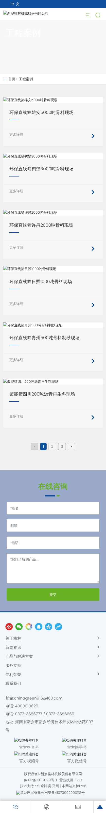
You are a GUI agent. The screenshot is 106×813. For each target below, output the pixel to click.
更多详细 (16, 134)
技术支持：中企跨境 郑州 (39, 785)
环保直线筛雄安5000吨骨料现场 (41, 112)
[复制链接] (58, 626)
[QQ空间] (48, 626)
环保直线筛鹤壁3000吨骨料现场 (41, 169)
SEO (79, 780)
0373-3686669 (60, 714)
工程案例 (23, 33)
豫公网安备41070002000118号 (61, 792)
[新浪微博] (9, 626)
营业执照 (66, 780)
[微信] (19, 626)
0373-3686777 (28, 714)
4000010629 (26, 706)
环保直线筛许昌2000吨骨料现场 (41, 225)
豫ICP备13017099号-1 (40, 780)
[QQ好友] (38, 626)
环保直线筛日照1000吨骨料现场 (40, 281)
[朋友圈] (29, 626)
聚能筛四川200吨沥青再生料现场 (42, 394)
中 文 (15, 3)
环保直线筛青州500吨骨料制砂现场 (44, 338)
